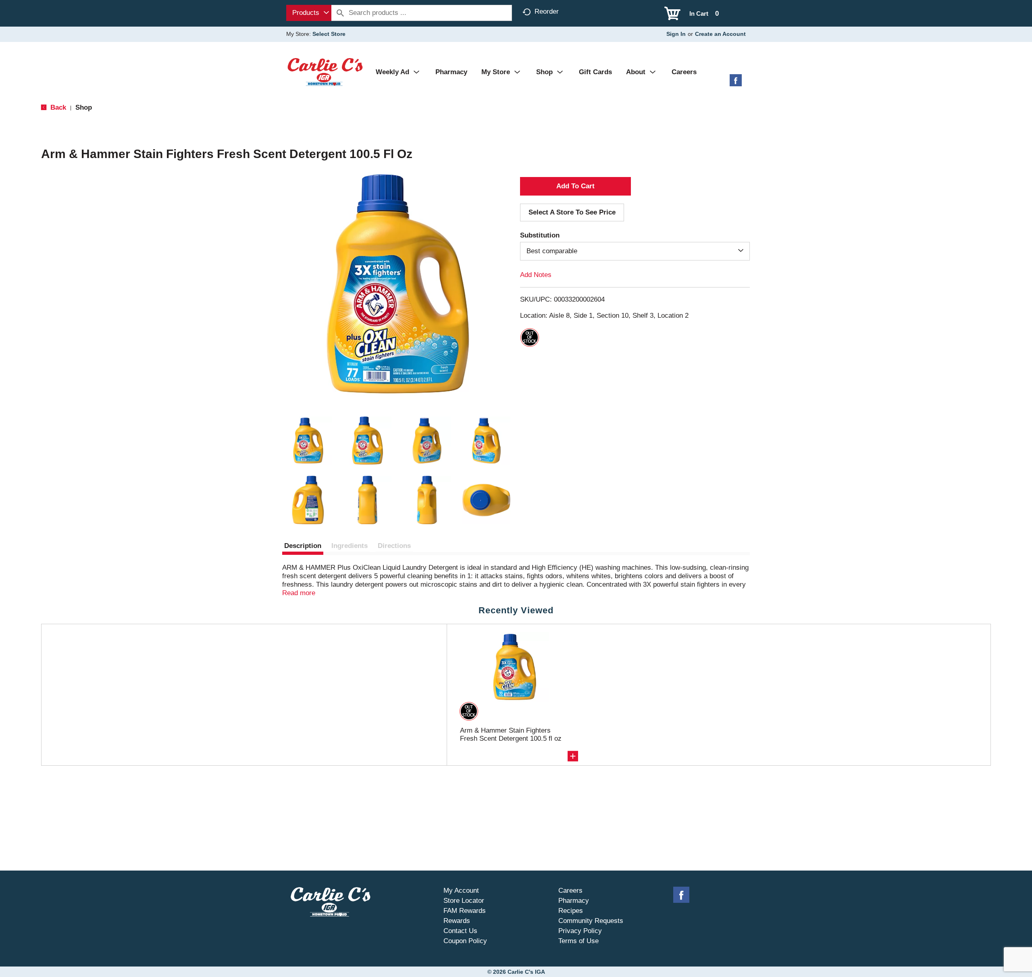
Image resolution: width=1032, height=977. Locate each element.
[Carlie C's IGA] (325, 71)
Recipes (570, 911)
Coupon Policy (465, 941)
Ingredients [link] (349, 546)
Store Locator (463, 900)
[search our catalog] (340, 13)
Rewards (456, 921)
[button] (308, 441)
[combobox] (308, 13)
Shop (83, 107)
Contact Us (460, 931)
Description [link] (302, 546)
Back (57, 107)
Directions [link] (394, 546)
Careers (570, 890)
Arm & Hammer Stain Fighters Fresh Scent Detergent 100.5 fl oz (511, 734)
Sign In (676, 34)
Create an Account (720, 34)
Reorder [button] (547, 11)
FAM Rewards (464, 911)
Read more (298, 593)
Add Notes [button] (535, 275)
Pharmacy (573, 900)
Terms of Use (578, 941)
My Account (461, 890)
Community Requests (590, 921)
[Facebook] (736, 83)
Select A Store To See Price (572, 212)
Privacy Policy (580, 931)
